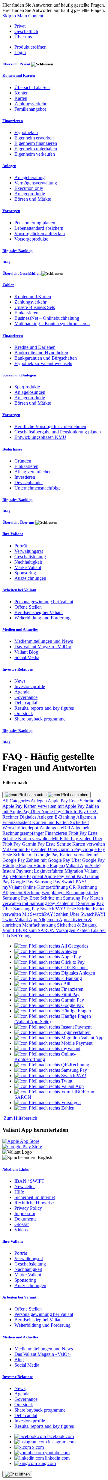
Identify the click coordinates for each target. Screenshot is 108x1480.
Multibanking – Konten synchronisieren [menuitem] (52, 323)
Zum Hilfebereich (20, 1118)
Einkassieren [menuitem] (26, 312)
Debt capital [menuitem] (25, 702)
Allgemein (86, 816)
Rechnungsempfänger (23, 833)
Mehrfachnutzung (39, 924)
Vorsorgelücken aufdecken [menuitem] (39, 233)
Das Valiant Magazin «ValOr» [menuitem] (42, 646)
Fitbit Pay (78, 833)
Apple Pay (58, 800)
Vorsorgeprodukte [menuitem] (31, 238)
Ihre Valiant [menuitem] (12, 534)
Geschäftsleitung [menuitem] (30, 556)
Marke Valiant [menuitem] (27, 567)
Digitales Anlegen (37, 816)
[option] (51, 945)
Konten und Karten (51, 822)
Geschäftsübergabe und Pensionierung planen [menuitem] (57, 431)
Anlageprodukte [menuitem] (29, 193)
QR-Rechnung (83, 887)
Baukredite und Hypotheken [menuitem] (41, 352)
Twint (8, 919)
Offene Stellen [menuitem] (28, 607)
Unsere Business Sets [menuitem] (34, 307)
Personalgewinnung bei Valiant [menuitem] (43, 601)
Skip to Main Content (22, 15)
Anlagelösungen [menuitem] (29, 392)
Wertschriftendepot (20, 827)
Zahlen (83, 930)
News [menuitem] (20, 681)
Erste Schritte (59, 843)
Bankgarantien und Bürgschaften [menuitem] (45, 358)
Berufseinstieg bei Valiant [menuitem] (38, 612)
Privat (20, 25)
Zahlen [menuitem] (8, 285)
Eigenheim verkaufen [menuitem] (34, 154)
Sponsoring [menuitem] (25, 572)
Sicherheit (79, 822)
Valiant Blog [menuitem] (26, 652)
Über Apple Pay (46, 811)
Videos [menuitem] (21, 1229)
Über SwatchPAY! (87, 914)
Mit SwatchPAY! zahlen (46, 914)
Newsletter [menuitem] (24, 1186)
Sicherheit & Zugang (77, 924)
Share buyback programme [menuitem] (39, 718)
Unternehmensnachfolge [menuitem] (37, 487)
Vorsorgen (66, 930)
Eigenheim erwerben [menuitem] (34, 137)
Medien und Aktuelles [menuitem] (20, 629)
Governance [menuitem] (26, 697)
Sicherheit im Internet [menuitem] (34, 1197)
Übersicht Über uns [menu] (18, 522)
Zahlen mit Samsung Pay (80, 903)
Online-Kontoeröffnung (46, 887)
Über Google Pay (88, 860)
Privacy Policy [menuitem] (28, 1208)
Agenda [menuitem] (21, 691)
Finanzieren (56, 833)
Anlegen (39, 800)
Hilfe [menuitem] (19, 1191)
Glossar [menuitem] (21, 1224)
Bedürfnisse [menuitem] (12, 449)
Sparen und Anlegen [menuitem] (19, 375)
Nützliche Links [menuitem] (15, 1169)
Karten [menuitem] (20, 98)
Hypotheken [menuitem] (26, 132)
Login (20, 52)
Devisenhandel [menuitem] (28, 482)
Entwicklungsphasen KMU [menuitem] (40, 437)
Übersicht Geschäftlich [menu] (21, 273)
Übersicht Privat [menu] (16, 64)
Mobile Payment (28, 876)
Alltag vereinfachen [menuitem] (33, 471)
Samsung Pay (48, 881)
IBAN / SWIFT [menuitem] (29, 1181)
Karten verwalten (35, 838)
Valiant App (26, 919)
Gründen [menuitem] (22, 460)
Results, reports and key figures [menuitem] (44, 708)
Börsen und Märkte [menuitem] (32, 199)
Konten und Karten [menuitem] (18, 75)
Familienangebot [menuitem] (30, 109)
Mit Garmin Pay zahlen (25, 849)
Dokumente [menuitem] (25, 1218)
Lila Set (98, 930)
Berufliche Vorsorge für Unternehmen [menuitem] (50, 426)
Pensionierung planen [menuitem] (34, 222)
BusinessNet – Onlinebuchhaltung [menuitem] (46, 318)
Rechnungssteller (82, 892)
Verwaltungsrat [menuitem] (28, 551)
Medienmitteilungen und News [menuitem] (43, 641)
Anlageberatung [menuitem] (29, 177)
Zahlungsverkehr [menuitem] (30, 103)
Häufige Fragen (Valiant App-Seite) (66, 865)
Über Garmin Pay (65, 849)
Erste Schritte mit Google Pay (31, 854)
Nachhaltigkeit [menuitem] (28, 562)
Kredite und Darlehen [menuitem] (35, 347)
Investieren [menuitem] (24, 477)
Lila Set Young (16, 935)
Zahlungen (50, 827)
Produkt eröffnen (30, 46)
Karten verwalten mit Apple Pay (55, 806)
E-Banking (65, 816)
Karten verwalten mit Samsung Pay (52, 900)
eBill (66, 827)
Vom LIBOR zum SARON (29, 930)
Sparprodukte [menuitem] (27, 386)
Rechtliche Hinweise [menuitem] (34, 1202)
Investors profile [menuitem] (29, 686)
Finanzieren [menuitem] (12, 120)
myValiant (12, 887)
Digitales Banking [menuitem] (17, 250)
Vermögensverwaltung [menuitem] (35, 182)
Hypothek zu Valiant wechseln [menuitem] (43, 363)
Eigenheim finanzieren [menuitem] (35, 143)
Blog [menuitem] (6, 262)
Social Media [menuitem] (26, 657)
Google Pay (93, 849)
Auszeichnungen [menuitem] (30, 578)
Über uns (23, 36)
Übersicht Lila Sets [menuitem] (32, 87)
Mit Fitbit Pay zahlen (72, 838)
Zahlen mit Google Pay (48, 860)
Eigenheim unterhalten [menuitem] (35, 148)
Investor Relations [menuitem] (17, 669)
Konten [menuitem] (21, 92)
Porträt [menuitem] (20, 545)
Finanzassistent (17, 822)
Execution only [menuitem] (28, 188)
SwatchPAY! (74, 881)
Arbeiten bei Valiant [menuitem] (19, 590)
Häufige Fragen (17, 865)
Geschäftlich (26, 31)
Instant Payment (18, 870)
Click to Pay (74, 811)
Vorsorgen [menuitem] (11, 210)
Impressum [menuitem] (24, 1213)
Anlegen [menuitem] (9, 165)
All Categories (16, 800)
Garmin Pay (34, 843)
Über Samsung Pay (21, 908)
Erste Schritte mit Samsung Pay (59, 897)
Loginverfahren (49, 870)
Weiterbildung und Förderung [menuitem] (42, 617)
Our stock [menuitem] (23, 713)
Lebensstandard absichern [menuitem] (38, 228)
